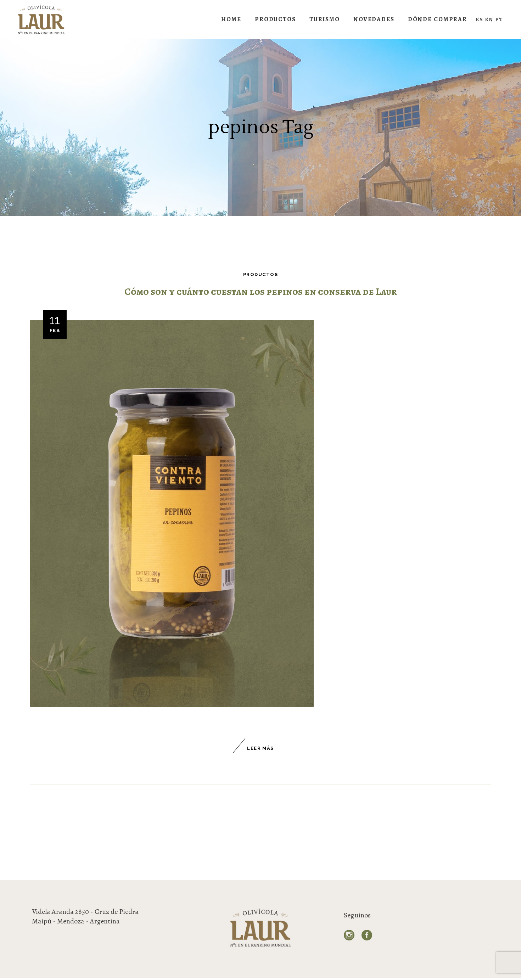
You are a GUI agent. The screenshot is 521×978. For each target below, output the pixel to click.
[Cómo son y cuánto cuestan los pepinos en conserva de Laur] (172, 513)
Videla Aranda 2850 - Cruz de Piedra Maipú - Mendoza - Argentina (85, 916)
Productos (260, 274)
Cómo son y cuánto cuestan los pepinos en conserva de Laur (260, 291)
